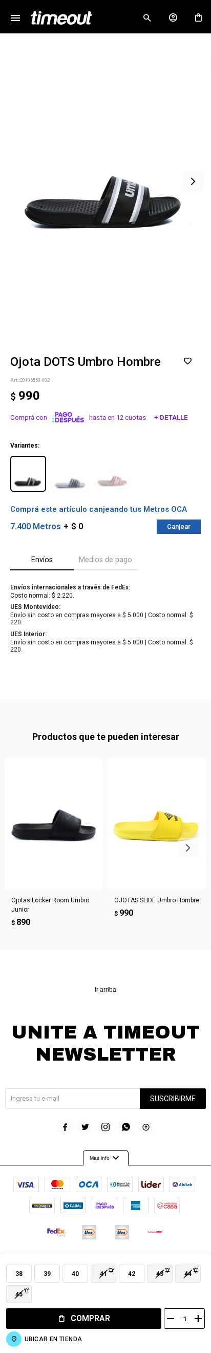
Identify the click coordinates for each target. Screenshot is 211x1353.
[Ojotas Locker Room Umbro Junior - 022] (54, 823)
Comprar (90, 1318)
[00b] (112, 474)
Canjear (179, 526)
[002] (28, 474)
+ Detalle (171, 417)
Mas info (106, 1158)
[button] (147, 18)
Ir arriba (105, 989)
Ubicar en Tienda (53, 1339)
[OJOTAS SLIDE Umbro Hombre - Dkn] (157, 823)
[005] (70, 474)
